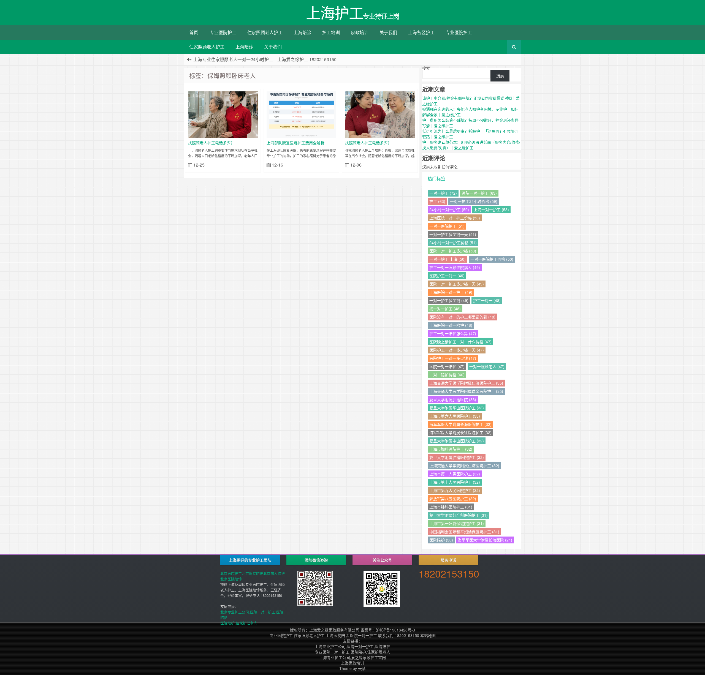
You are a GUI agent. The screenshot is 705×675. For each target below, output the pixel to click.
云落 (362, 668)
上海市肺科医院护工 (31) (450, 507)
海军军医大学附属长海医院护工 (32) (460, 424)
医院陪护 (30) (441, 540)
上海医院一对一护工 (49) (450, 292)
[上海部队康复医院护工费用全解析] (301, 114)
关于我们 (388, 32)
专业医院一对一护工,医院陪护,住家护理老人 (352, 652)
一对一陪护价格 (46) (447, 374)
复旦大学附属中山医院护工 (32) (456, 440)
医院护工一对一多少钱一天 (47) (456, 350)
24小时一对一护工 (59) (449, 209)
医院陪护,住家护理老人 (238, 622)
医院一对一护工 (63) (479, 193)
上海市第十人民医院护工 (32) (454, 482)
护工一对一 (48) (487, 300)
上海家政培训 (352, 663)
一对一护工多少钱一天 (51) (452, 234)
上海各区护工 (421, 32)
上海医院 (198, 95)
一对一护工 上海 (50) (447, 259)
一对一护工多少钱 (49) (448, 300)
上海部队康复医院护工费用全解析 (295, 142)
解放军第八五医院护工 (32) (452, 498)
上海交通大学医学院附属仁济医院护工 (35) (466, 383)
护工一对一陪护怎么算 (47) (452, 333)
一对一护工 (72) (443, 193)
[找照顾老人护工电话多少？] (223, 114)
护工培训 (331, 32)
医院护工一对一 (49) (447, 275)
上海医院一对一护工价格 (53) (454, 218)
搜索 (500, 75)
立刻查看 (248, 164)
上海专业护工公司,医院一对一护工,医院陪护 (352, 646)
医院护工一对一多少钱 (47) (452, 358)
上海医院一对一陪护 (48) (450, 325)
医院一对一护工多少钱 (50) (452, 251)
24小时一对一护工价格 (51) (453, 242)
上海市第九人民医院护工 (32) (454, 490)
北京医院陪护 (252, 573)
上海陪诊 (302, 32)
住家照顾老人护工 (265, 32)
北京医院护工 (231, 573)
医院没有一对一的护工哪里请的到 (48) (462, 317)
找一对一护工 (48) (445, 308)
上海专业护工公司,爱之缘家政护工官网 (352, 657)
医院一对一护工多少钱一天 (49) (456, 284)
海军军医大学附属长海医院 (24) (485, 540)
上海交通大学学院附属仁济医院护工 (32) (464, 465)
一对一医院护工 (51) (447, 226)
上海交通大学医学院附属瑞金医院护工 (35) (466, 391)
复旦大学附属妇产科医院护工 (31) (458, 515)
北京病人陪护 (274, 573)
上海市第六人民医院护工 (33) (454, 416)
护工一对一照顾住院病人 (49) (454, 267)
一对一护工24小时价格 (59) (473, 201)
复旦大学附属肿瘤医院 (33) (452, 399)
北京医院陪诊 (231, 578)
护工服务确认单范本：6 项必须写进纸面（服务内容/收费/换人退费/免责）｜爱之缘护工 (471, 144)
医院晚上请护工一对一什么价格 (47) (460, 341)
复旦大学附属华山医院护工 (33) (456, 407)
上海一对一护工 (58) (491, 209)
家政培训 (359, 32)
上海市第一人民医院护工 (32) (454, 474)
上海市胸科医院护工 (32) (450, 449)
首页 (193, 32)
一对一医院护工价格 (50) (491, 259)
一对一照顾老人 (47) (487, 366)
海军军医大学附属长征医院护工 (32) (460, 432)
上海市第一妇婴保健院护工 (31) (456, 523)
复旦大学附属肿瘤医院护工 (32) (456, 457)
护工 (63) (437, 201)
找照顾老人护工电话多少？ (211, 142)
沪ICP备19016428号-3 (395, 630)
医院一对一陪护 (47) (447, 366)
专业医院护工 (223, 32)
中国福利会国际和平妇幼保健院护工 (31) (464, 531)
